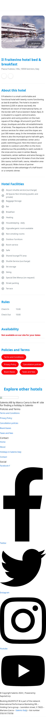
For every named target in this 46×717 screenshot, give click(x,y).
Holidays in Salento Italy (10, 452)
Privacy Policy (10, 364)
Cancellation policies (32, 364)
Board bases (5, 428)
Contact (3, 457)
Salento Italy (21, 710)
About (2, 447)
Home (2, 442)
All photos (35, 43)
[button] (37, 5)
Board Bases (9, 372)
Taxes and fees (28, 372)
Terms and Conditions (14, 357)
